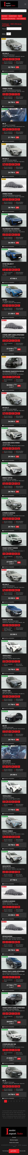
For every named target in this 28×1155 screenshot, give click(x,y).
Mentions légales (14, 1140)
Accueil (14, 1137)
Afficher (4, 34)
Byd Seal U (4, 16)
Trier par (4, 28)
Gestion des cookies (14, 1142)
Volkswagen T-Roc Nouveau (8, 18)
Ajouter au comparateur (9, 71)
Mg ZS (19, 16)
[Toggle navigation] (25, 4)
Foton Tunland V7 (21, 18)
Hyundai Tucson (12, 16)
